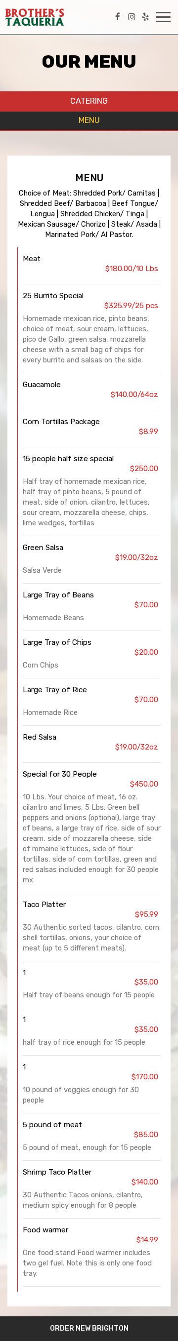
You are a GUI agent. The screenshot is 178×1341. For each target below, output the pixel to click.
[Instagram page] (131, 17)
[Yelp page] (145, 17)
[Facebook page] (118, 17)
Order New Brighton (89, 1328)
